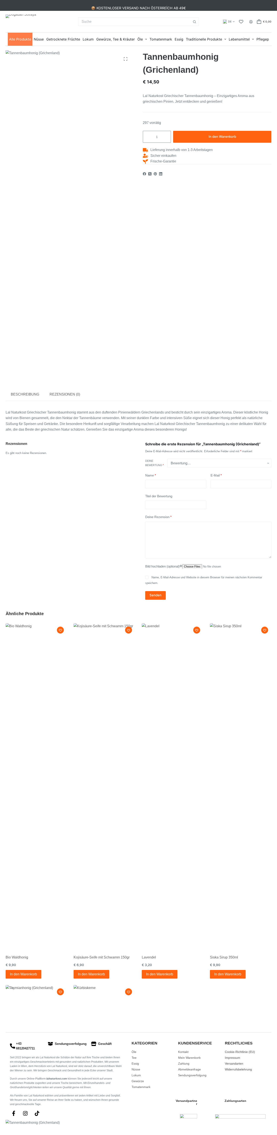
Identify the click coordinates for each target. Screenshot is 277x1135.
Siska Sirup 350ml (224, 957)
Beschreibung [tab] (25, 394)
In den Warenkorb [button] (23, 974)
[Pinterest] (155, 173)
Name (150, 475)
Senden (155, 595)
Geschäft (105, 1044)
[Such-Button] (194, 21)
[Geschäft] (93, 1043)
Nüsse (39, 39)
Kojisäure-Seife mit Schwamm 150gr (102, 957)
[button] (229, 21)
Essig (179, 39)
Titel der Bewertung (158, 496)
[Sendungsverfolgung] (50, 1043)
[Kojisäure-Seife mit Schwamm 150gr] (104, 785)
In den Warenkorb (222, 137)
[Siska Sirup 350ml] (241, 785)
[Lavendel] (172, 785)
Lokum (88, 39)
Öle (140, 39)
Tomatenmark (161, 39)
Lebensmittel (239, 39)
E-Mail (216, 475)
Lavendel (149, 957)
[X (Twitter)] (149, 173)
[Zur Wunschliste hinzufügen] (60, 630)
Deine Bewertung (154, 463)
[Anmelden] (251, 21)
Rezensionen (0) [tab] (65, 394)
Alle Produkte (20, 39)
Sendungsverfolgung (71, 1044)
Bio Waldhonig (17, 957)
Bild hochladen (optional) (162, 566)
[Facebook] (144, 173)
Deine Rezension (158, 517)
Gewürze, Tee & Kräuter (115, 39)
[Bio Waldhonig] (36, 785)
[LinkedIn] (160, 173)
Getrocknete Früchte (63, 39)
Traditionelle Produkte (204, 39)
